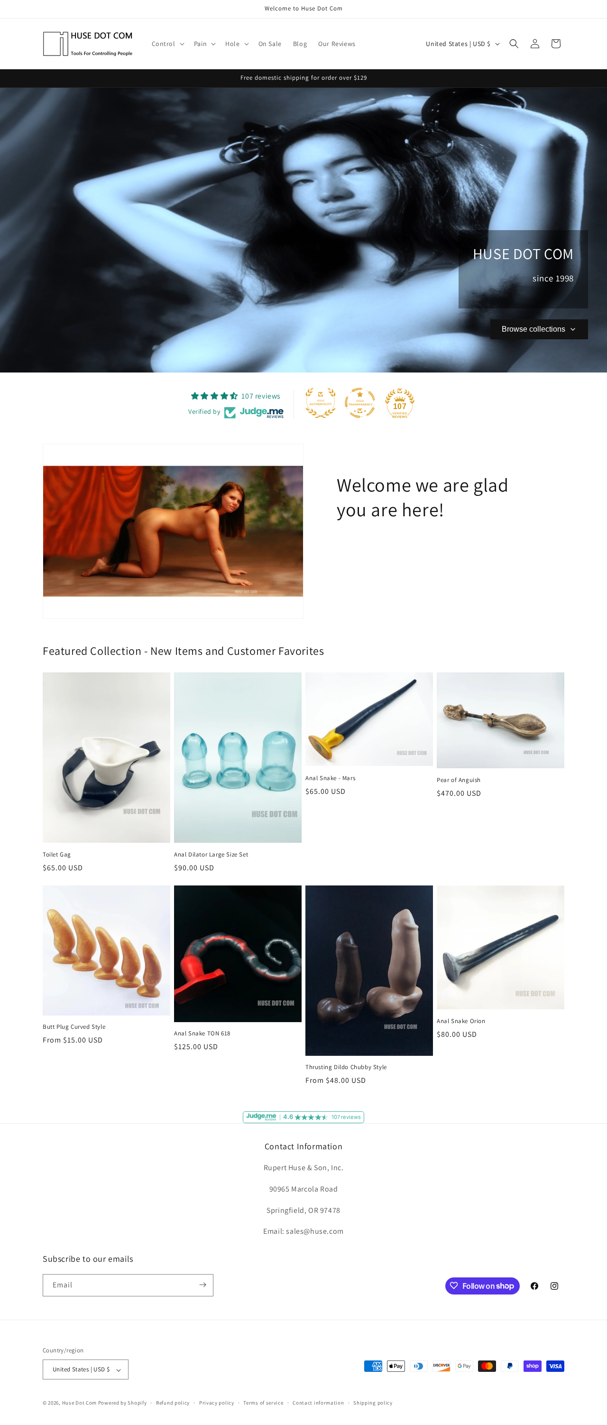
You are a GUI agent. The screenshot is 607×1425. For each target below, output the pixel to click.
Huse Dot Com (79, 1403)
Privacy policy (216, 1402)
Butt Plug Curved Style (74, 1027)
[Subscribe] (202, 1285)
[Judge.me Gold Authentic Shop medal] (320, 403)
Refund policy (173, 1402)
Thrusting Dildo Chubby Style (346, 1067)
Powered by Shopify (122, 1403)
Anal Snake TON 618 (202, 1033)
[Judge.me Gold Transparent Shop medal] (360, 403)
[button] (167, 44)
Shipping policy (373, 1402)
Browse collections (533, 329)
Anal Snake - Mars (330, 778)
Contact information (318, 1402)
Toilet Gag (57, 854)
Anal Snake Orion (461, 1021)
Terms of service (263, 1402)
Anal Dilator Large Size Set (211, 854)
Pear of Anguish (459, 780)
